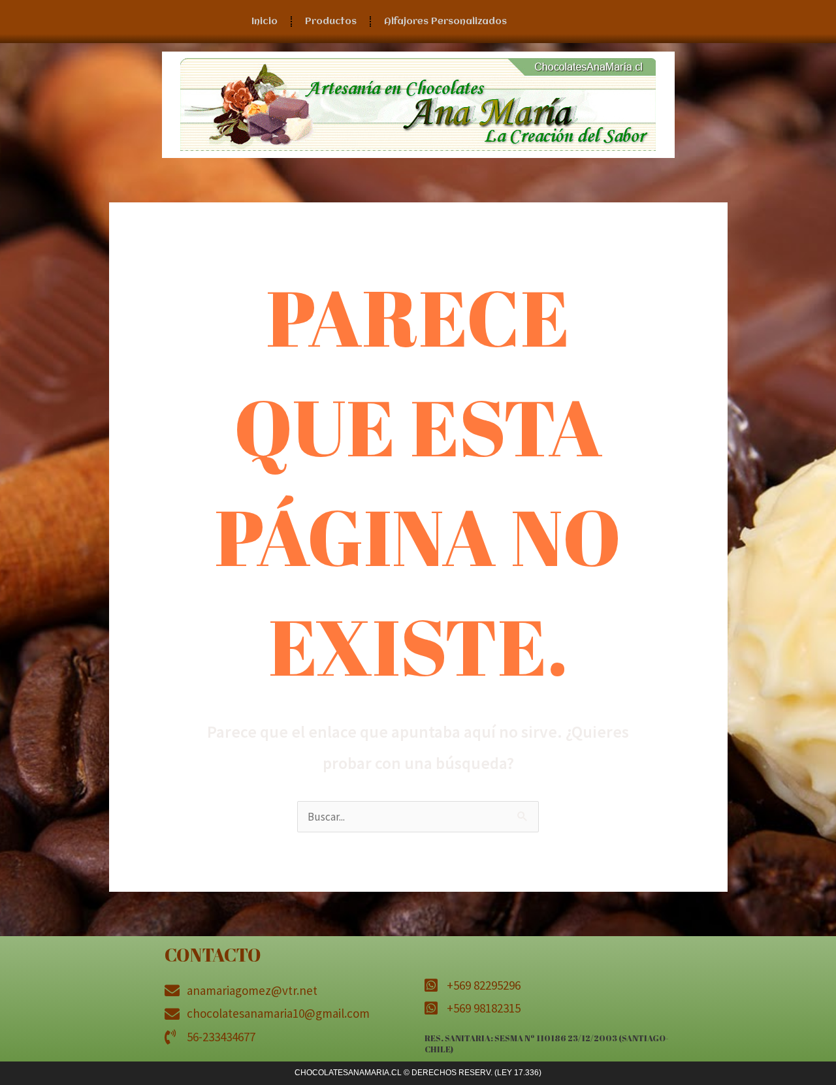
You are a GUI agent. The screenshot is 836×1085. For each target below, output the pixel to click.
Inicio (264, 21)
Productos (331, 21)
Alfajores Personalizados (445, 21)
